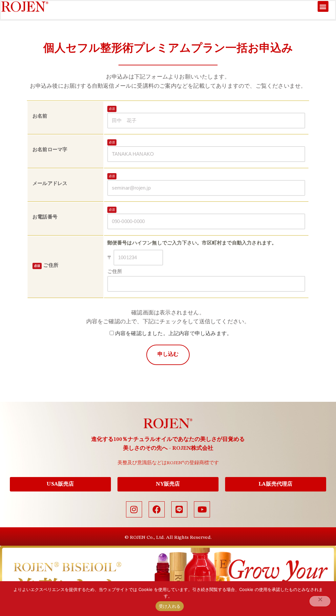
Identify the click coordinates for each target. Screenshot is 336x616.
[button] (323, 6)
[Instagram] (134, 509)
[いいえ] (320, 601)
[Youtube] (202, 509)
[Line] (179, 509)
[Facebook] (157, 509)
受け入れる (169, 606)
